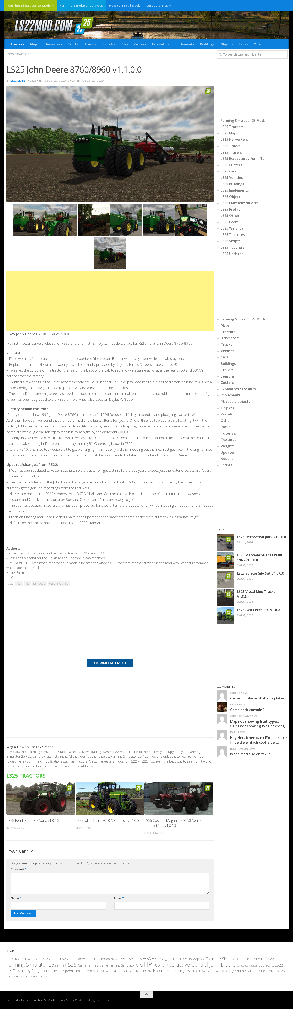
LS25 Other (230, 215)
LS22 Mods (18, 80)
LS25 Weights (232, 228)
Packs (243, 44)
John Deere (39, 583)
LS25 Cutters (231, 165)
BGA (147, 958)
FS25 (19, 583)
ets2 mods (24, 976)
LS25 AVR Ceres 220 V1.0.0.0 (259, 609)
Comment (18, 869)
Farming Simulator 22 (257, 958)
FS (62, 965)
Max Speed (83, 970)
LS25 (11, 970)
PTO (194, 971)
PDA (150, 971)
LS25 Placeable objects (239, 203)
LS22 (279, 965)
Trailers (91, 44)
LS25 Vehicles (232, 177)
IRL (27, 583)
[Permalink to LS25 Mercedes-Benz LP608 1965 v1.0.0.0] (225, 560)
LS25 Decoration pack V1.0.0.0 (261, 537)
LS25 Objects (231, 196)
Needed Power (115, 971)
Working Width (232, 970)
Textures (228, 439)
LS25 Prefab (230, 209)
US (200, 971)
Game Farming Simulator (117, 965)
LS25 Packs (230, 222)
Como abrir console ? (247, 709)
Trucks (73, 44)
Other (258, 44)
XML (248, 970)
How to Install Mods (124, 5)
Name (16, 898)
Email (119, 898)
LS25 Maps (229, 133)
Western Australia (58, 583)
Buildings (207, 44)
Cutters (140, 44)
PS (188, 971)
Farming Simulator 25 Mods (29, 5)
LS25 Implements (235, 190)
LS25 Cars (228, 171)
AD (112, 959)
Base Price (126, 959)
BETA (138, 959)
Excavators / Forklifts (238, 389)
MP (102, 971)
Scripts (226, 465)
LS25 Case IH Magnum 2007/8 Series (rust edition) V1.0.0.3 (172, 823)
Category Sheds (169, 959)
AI (116, 958)
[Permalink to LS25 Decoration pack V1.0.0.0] (225, 542)
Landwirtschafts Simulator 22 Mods (30, 1000)
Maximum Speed (60, 970)
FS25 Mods (15, 958)
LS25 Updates (232, 253)
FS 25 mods (50, 958)
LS (273, 965)
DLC (202, 959)
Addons (227, 458)
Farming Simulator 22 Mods (81, 5)
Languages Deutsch (247, 965)
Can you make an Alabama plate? (257, 698)
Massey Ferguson (32, 970)
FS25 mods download (76, 958)
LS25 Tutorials (232, 247)
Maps (34, 44)
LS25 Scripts (231, 241)
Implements (184, 44)
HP (148, 964)
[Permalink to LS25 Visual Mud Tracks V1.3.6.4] (225, 597)
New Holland (134, 971)
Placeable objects (235, 401)
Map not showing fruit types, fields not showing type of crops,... (259, 723)
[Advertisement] (110, 301)
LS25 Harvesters (234, 139)
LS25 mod (32, 958)
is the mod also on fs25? (250, 754)
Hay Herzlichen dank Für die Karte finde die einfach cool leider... (258, 740)
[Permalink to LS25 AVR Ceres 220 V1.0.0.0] (225, 615)
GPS (139, 965)
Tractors (17, 44)
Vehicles (109, 44)
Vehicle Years (211, 971)
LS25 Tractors (19, 54)
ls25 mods (102, 958)
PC (145, 971)
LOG (268, 965)
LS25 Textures (233, 234)
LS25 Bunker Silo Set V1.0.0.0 (260, 573)
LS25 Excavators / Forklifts (242, 158)
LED (261, 965)
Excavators (160, 44)
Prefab (226, 414)
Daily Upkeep (189, 959)
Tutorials (228, 433)
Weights (228, 446)
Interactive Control (186, 964)
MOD (96, 971)
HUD (156, 965)
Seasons (227, 376)
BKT (155, 958)
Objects (227, 44)
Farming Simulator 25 (30, 964)
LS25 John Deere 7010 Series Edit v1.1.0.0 (107, 820)
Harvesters (53, 44)
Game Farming (88, 965)
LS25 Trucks (230, 145)
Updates (228, 452)
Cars (124, 44)
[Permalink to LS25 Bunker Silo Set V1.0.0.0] (225, 579)
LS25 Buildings (232, 183)
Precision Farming (169, 970)
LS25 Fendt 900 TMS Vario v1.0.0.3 (32, 820)
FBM (57, 965)
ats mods (40, 976)
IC (162, 965)
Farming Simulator (223, 958)
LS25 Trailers (231, 152)
